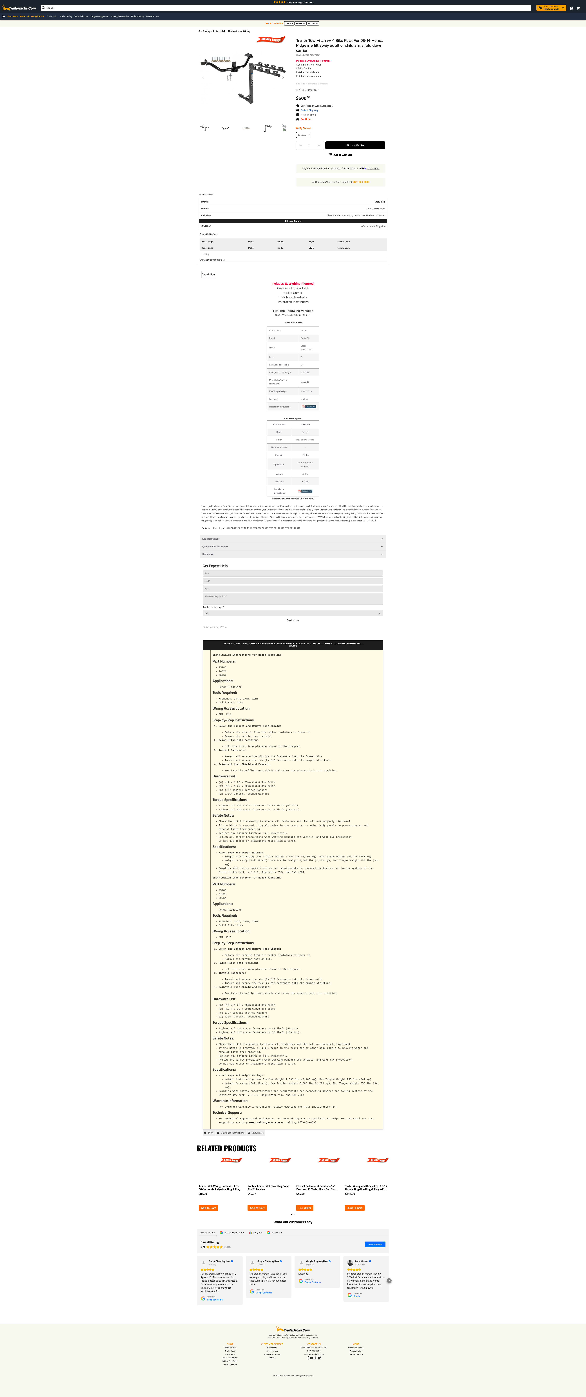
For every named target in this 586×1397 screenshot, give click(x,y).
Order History (137, 16)
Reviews (207, 554)
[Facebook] (308, 1358)
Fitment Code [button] (343, 241)
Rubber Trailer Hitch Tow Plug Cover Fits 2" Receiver (268, 1187)
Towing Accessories (120, 16)
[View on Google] (350, 1263)
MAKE (299, 23)
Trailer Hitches (230, 1348)
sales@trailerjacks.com (314, 1354)
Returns (272, 1358)
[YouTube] (311, 1358)
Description (208, 274)
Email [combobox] (206, 613)
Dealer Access (152, 16)
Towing (206, 31)
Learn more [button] (373, 168)
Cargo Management (99, 16)
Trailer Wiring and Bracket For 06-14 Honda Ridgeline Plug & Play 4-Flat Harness (366, 1187)
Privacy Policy (356, 1351)
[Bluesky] (319, 1358)
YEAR (288, 23)
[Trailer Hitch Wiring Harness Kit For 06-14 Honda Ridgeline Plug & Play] (210, 1169)
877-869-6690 (314, 1351)
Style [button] (311, 241)
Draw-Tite (379, 201)
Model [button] (280, 241)
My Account (272, 1348)
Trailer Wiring (66, 16)
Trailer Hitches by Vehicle (32, 16)
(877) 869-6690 (361, 182)
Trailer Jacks (52, 16)
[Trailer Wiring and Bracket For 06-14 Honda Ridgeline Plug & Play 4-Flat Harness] (356, 1169)
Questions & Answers (214, 546)
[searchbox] (286, 8)
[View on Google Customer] (204, 1263)
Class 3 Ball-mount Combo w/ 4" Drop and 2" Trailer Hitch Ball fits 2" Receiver (317, 1187)
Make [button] (251, 241)
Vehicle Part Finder (230, 1361)
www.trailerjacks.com (264, 1122)
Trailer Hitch (219, 31)
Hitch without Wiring (239, 31)
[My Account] (571, 8)
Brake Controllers (230, 1358)
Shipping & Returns (272, 1354)
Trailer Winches (81, 16)
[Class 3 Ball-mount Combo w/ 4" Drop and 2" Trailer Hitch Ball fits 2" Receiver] (307, 1169)
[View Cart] (578, 8)
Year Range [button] (207, 241)
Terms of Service (356, 1354)
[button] (317, 105)
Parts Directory (230, 1364)
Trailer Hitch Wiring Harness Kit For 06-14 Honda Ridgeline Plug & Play (219, 1187)
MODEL (312, 23)
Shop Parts (12, 16)
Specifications (210, 538)
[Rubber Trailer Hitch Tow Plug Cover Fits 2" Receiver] (259, 1169)
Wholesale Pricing (356, 1348)
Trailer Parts (230, 1354)
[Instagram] (315, 1358)
